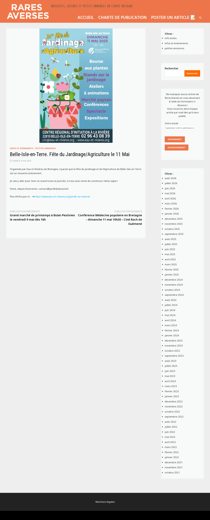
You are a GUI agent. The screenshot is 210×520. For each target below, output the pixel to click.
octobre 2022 (172, 411)
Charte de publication (122, 18)
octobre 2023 (172, 350)
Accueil (85, 18)
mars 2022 (171, 447)
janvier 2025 (172, 274)
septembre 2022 (174, 416)
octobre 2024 (172, 289)
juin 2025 (170, 249)
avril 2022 (170, 442)
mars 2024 (171, 325)
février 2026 (172, 208)
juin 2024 (170, 310)
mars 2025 (171, 264)
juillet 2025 (171, 244)
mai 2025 (170, 254)
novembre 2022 (174, 406)
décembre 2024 (174, 279)
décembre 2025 (174, 218)
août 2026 (170, 178)
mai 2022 (170, 437)
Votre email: (171, 123)
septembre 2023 (174, 355)
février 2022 (172, 452)
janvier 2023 (172, 396)
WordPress (27, 515)
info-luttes (171, 38)
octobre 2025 (172, 229)
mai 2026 (170, 193)
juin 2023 (170, 371)
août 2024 (170, 300)
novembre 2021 (174, 467)
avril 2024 (170, 320)
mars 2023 (171, 386)
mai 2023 (170, 376)
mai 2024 (170, 315)
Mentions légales (105, 501)
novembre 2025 (174, 223)
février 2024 (172, 330)
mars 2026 (171, 203)
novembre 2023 (174, 345)
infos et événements (21, 148)
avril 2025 (170, 259)
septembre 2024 (174, 294)
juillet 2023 (171, 365)
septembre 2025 (174, 234)
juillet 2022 (171, 426)
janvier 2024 (172, 335)
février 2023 (172, 391)
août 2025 (170, 239)
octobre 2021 (172, 472)
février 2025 (172, 269)
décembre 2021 (174, 462)
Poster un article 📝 (173, 18)
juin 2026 (170, 188)
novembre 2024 (174, 284)
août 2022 (170, 421)
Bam (38, 515)
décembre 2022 (174, 401)
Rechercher (171, 68)
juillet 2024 (171, 305)
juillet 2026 (171, 183)
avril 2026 (170, 198)
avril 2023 (170, 381)
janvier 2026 (172, 213)
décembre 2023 (174, 340)
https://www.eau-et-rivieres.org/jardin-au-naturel (62, 196)
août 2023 (170, 360)
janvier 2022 (172, 457)
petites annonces (45, 148)
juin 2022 (170, 432)
